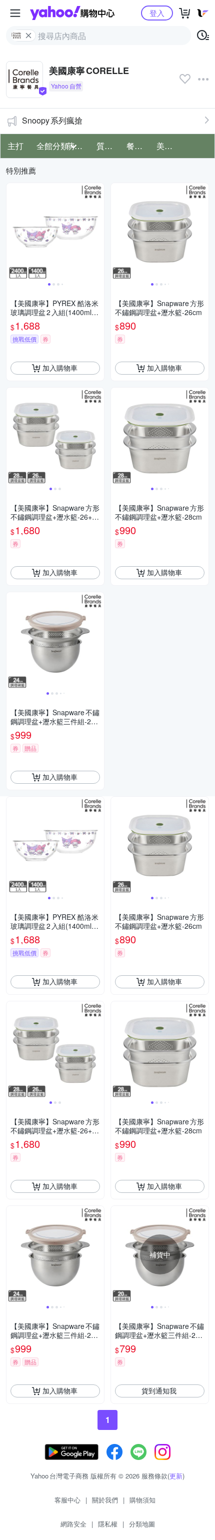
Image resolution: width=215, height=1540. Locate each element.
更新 (176, 1475)
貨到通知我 (159, 1390)
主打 (16, 146)
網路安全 (73, 1523)
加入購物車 (60, 368)
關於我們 (105, 1499)
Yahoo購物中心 (72, 13)
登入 (157, 13)
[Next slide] (97, 231)
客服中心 (67, 1499)
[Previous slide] (13, 231)
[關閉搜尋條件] (28, 35)
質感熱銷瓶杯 (108, 146)
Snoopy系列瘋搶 (52, 120)
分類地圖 (142, 1523)
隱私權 (108, 1523)
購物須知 (143, 1499)
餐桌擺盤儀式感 (138, 146)
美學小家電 (168, 146)
